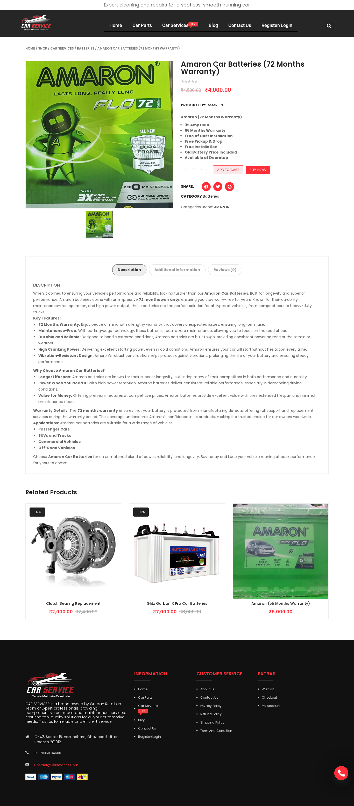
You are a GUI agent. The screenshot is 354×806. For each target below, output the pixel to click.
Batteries (85, 48)
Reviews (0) (225, 269)
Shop (42, 48)
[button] (329, 26)
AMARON (215, 105)
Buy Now (258, 169)
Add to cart (228, 169)
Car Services (62, 48)
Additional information (177, 269)
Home (30, 48)
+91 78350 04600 (47, 753)
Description (129, 269)
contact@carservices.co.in (56, 765)
